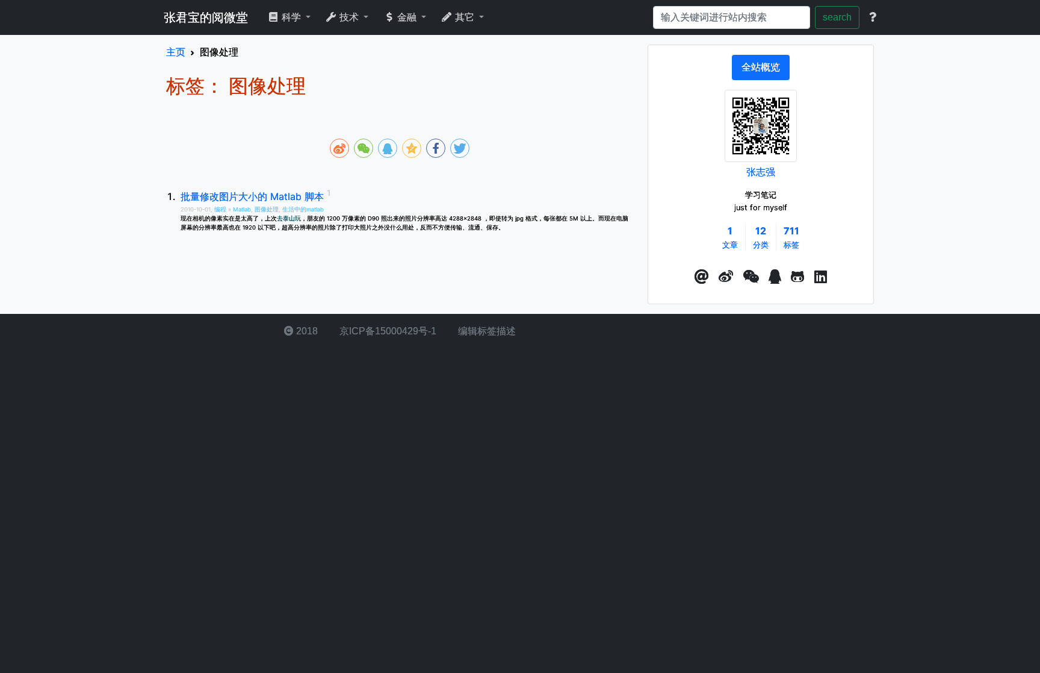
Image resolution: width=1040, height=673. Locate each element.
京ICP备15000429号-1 (386, 331)
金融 (407, 17)
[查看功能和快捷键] (872, 17)
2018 (306, 331)
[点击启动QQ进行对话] (775, 277)
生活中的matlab (303, 209)
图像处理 (267, 209)
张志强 (760, 172)
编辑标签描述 (486, 331)
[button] (702, 277)
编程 (221, 209)
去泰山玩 (289, 218)
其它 (465, 17)
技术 (349, 17)
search (837, 17)
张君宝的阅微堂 (206, 17)
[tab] (761, 67)
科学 (291, 17)
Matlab (242, 209)
